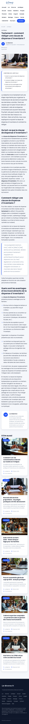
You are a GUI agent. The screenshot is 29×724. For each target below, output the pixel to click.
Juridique (20, 7)
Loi (9, 7)
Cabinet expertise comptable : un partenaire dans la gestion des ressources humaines (14, 617)
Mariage (10, 17)
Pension (4, 14)
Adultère (15, 10)
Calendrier (5, 20)
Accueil (4, 7)
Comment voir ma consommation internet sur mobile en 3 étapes (11, 460)
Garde (22, 17)
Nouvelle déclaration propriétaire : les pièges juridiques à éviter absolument (14, 500)
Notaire (4, 17)
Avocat (4, 10)
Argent (16, 14)
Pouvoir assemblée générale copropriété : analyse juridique (14, 579)
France (17, 17)
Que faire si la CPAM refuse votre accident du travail (13, 657)
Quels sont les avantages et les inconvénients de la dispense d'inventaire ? (13, 86)
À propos (12, 20)
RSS (13, 703)
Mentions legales (6, 703)
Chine (10, 14)
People (22, 10)
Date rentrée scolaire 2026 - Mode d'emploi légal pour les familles (11, 540)
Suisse (10, 10)
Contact (20, 21)
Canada (21, 14)
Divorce (13, 7)
